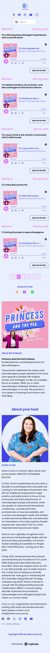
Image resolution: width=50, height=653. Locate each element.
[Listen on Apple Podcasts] (24, 292)
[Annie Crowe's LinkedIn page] (26, 619)
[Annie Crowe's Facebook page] (4, 619)
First (13, 276)
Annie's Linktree (12, 624)
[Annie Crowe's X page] (15, 619)
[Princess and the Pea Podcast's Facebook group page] (18, 15)
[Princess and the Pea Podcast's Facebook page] (14, 15)
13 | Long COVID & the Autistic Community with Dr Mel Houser (24, 136)
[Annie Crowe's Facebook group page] (10, 619)
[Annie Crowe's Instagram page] (21, 619)
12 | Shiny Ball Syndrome (14, 184)
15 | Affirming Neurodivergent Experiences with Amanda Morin (24, 36)
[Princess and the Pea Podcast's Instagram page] (23, 15)
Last (37, 276)
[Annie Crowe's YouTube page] (32, 619)
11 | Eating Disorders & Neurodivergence (23, 232)
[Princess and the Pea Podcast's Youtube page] (29, 15)
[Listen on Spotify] (32, 292)
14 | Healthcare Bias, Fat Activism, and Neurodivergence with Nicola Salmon (22, 86)
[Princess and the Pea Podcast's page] (35, 15)
